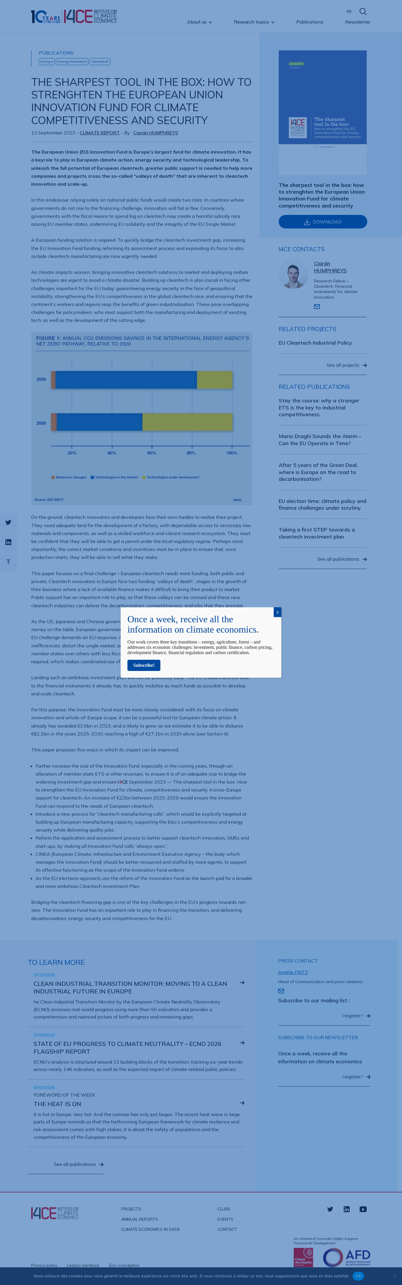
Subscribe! (144, 665)
